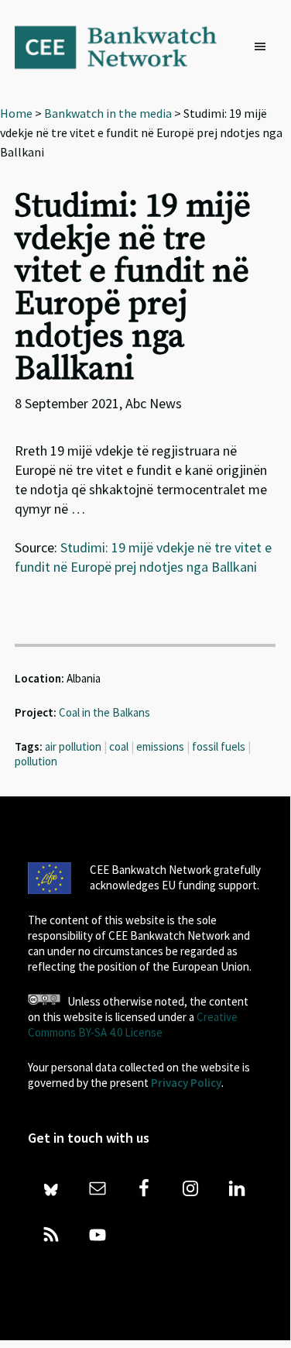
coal (118, 746)
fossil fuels (218, 746)
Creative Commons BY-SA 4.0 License (133, 1024)
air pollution (73, 746)
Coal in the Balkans (104, 712)
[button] (264, 47)
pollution (36, 761)
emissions (160, 746)
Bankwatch (126, 46)
